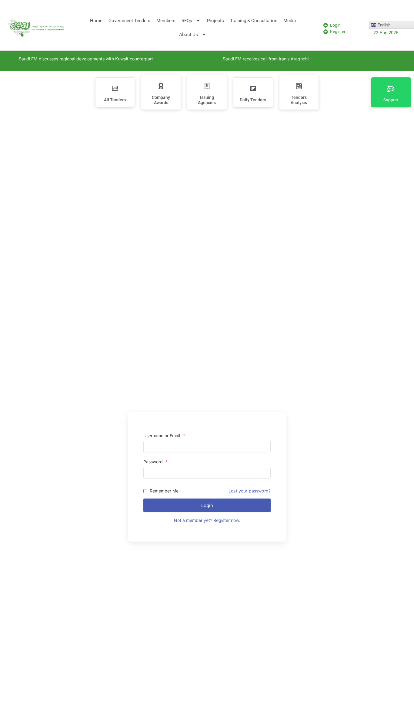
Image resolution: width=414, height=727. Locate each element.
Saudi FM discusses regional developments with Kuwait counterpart (80, 58)
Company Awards (161, 100)
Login (207, 505)
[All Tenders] (115, 88)
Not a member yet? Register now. (207, 520)
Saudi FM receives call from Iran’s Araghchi (260, 58)
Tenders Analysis (299, 100)
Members (165, 20)
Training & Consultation (253, 20)
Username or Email (164, 436)
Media (289, 20)
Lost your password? (250, 491)
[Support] (391, 88)
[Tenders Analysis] (298, 86)
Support (391, 99)
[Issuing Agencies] (207, 86)
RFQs (187, 20)
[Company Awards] (161, 86)
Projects (215, 20)
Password (155, 462)
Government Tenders (129, 20)
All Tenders (115, 99)
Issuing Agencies (207, 100)
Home (96, 20)
